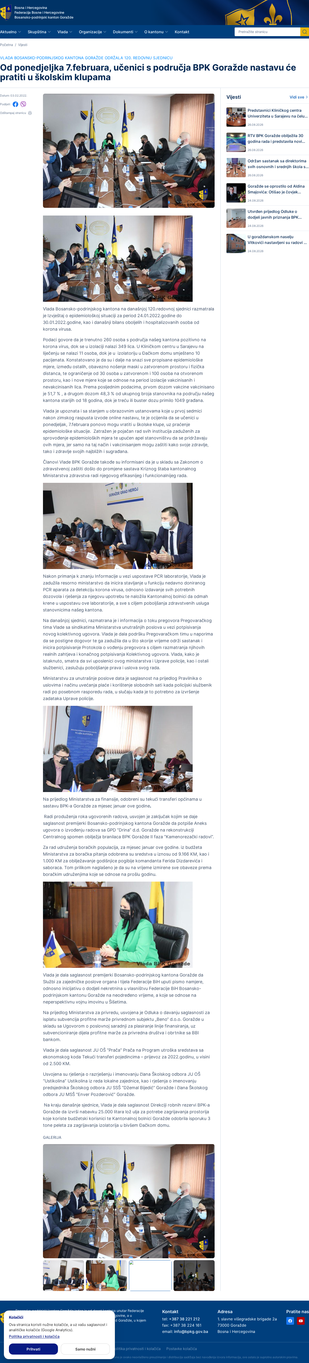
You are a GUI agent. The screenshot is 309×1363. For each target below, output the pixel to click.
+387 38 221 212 (184, 1319)
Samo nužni (85, 1349)
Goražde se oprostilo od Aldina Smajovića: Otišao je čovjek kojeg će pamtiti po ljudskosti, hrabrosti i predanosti (276, 189)
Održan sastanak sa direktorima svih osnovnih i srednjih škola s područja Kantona (277, 164)
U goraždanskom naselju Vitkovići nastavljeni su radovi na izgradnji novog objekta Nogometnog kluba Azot (278, 239)
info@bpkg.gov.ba (191, 1331)
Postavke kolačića (181, 1348)
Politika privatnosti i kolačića (136, 1348)
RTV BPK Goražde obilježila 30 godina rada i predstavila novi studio (275, 138)
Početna (6, 45)
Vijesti (22, 45)
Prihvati (33, 1349)
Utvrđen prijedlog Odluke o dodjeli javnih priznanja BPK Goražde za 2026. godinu (273, 214)
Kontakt (182, 31)
